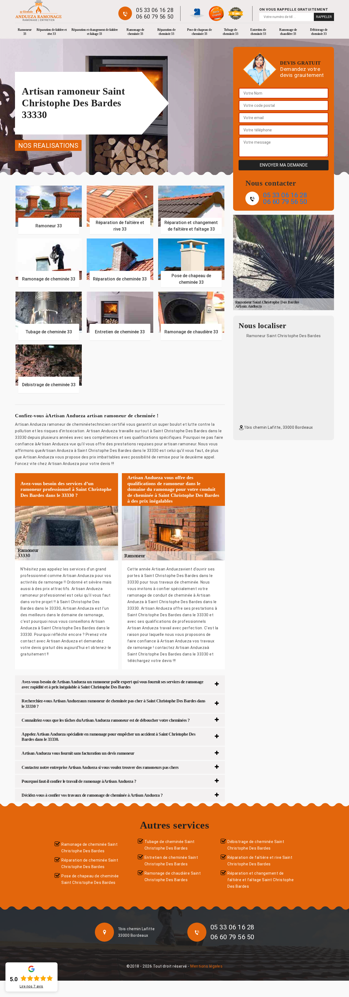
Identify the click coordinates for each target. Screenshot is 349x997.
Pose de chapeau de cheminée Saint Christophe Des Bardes (90, 879)
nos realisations (48, 145)
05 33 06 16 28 (154, 10)
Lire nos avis (31, 986)
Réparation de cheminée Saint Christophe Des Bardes (89, 863)
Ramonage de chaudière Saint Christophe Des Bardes (173, 876)
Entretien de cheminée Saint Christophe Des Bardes (171, 860)
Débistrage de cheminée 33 (318, 32)
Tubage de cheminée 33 (230, 32)
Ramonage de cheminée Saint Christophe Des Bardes (89, 847)
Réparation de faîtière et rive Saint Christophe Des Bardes (259, 860)
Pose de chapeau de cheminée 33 (199, 32)
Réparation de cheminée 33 (166, 32)
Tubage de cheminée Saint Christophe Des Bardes (170, 844)
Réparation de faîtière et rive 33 (52, 32)
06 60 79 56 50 (154, 16)
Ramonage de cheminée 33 (135, 32)
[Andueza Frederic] (38, 11)
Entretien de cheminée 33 (258, 32)
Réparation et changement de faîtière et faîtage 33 (94, 32)
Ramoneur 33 (25, 32)
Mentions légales (206, 966)
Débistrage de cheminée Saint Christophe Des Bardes (255, 844)
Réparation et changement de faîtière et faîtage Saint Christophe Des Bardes (260, 880)
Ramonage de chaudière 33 (288, 32)
